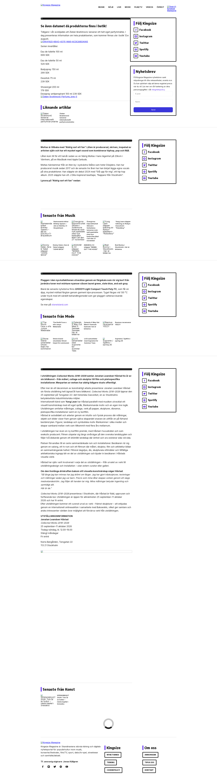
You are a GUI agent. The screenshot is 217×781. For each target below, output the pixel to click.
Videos (149, 7)
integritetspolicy (158, 90)
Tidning (111, 762)
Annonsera (150, 755)
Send (153, 110)
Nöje (110, 7)
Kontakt (149, 770)
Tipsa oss (149, 762)
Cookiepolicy (113, 770)
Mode (128, 7)
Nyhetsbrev (113, 755)
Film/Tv (138, 7)
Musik (101, 7)
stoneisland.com (60, 304)
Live (119, 7)
